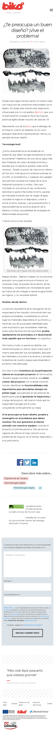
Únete (49, 704)
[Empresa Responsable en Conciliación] (10, 725)
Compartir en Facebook (20, 462)
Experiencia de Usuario (16, 478)
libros (29, 126)
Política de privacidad (32, 625)
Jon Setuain (40, 42)
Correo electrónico (12, 594)
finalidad (7, 610)
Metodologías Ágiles (14, 483)
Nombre (8, 581)
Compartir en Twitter (27, 462)
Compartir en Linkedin (34, 462)
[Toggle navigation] (50, 8)
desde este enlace (30, 620)
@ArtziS (39, 112)
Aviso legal (5, 703)
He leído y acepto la (24, 625)
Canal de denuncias (37, 703)
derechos (14, 614)
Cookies (14, 704)
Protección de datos (24, 703)
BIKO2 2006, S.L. (9, 608)
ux (40, 487)
